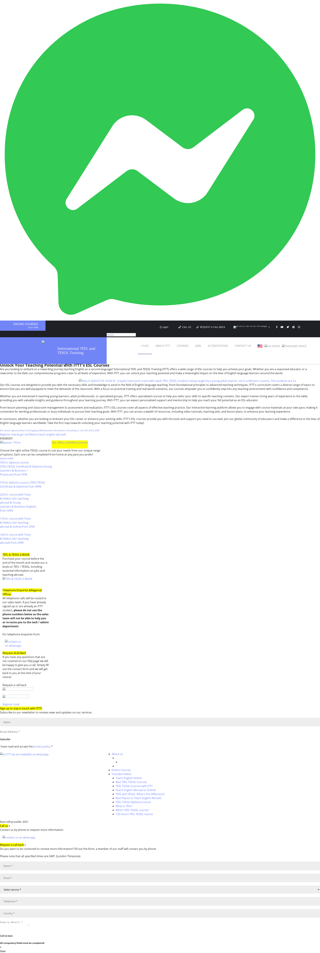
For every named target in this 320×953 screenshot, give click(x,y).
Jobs (198, 346)
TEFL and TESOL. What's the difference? (140, 794)
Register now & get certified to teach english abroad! (33, 434)
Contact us (243, 346)
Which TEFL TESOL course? (132, 810)
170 (2, 530)
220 (2, 514)
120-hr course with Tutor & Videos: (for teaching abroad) (15, 538)
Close (3, 951)
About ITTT (163, 346)
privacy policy (42, 746)
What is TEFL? (124, 806)
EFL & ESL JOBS (92, 430)
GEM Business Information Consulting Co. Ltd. (61, 430)
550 (2, 478)
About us (117, 754)
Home (145, 346)
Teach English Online (129, 778)
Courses (183, 346)
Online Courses (25, 324)
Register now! (11, 704)
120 (2, 546)
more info (6, 458)
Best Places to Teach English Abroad (138, 798)
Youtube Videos (122, 774)
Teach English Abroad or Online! (136, 790)
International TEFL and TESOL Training (76, 350)
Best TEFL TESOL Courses (131, 782)
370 (2, 490)
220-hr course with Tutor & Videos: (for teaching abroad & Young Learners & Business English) (18, 502)
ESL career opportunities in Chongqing (19, 430)
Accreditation (218, 346)
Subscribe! (5, 739)
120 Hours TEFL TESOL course (134, 814)
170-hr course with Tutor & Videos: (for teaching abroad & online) (17, 522)
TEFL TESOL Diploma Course (133, 802)
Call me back (6, 936)
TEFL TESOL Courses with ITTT (134, 786)
